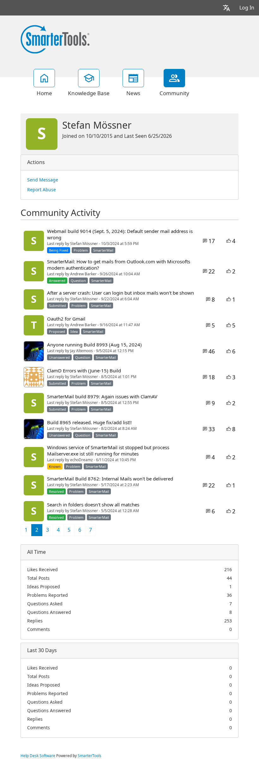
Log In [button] (246, 8)
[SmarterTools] (55, 38)
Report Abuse (41, 189)
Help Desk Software (38, 756)
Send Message (42, 179)
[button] (226, 7)
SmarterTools (89, 756)
